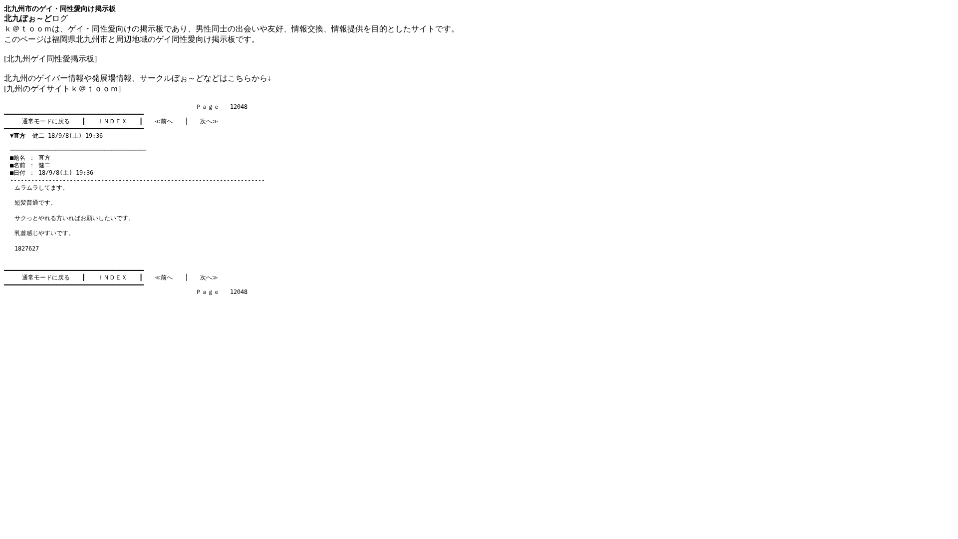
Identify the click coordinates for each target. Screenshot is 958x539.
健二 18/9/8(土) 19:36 (56, 135)
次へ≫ (209, 121)
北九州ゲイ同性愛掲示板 (50, 58)
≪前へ (164, 121)
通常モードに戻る (46, 121)
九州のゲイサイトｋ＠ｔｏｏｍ (62, 88)
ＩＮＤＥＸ (112, 121)
